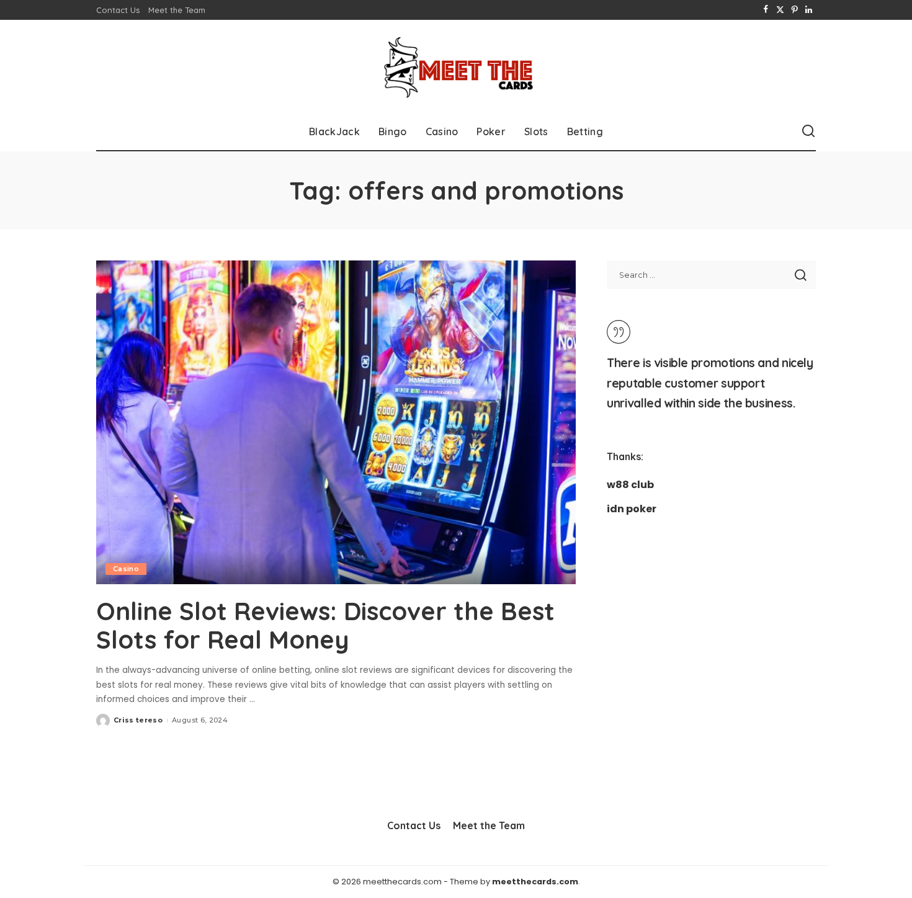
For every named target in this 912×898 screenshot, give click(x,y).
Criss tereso (138, 720)
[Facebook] (766, 10)
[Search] (808, 131)
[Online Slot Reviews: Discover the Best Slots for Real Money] (336, 422)
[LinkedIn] (809, 10)
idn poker (631, 509)
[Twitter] (780, 10)
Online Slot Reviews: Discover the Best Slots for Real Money (325, 625)
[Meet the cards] (456, 66)
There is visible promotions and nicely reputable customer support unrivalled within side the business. (710, 383)
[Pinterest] (794, 10)
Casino (126, 568)
